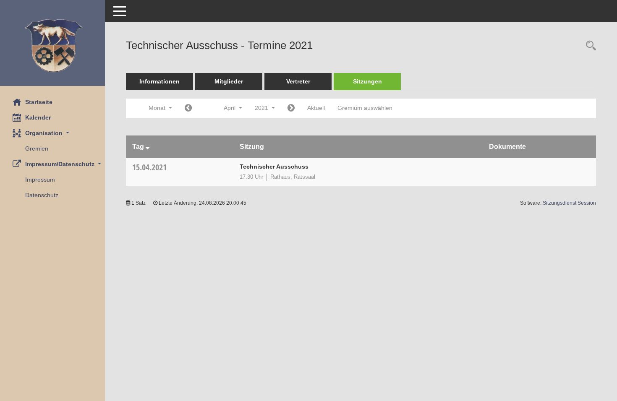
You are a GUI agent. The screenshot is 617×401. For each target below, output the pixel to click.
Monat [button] (158, 107)
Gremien (36, 148)
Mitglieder (228, 81)
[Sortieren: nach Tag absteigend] (147, 146)
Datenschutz (41, 195)
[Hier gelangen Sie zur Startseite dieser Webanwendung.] (52, 46)
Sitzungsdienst (569, 203)
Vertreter (298, 81)
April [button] (230, 107)
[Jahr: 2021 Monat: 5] (291, 108)
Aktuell (316, 107)
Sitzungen (367, 81)
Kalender (38, 117)
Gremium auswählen (364, 107)
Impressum (40, 179)
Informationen (159, 81)
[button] (52, 133)
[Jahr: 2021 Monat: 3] (188, 108)
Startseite (38, 102)
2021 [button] (262, 107)
